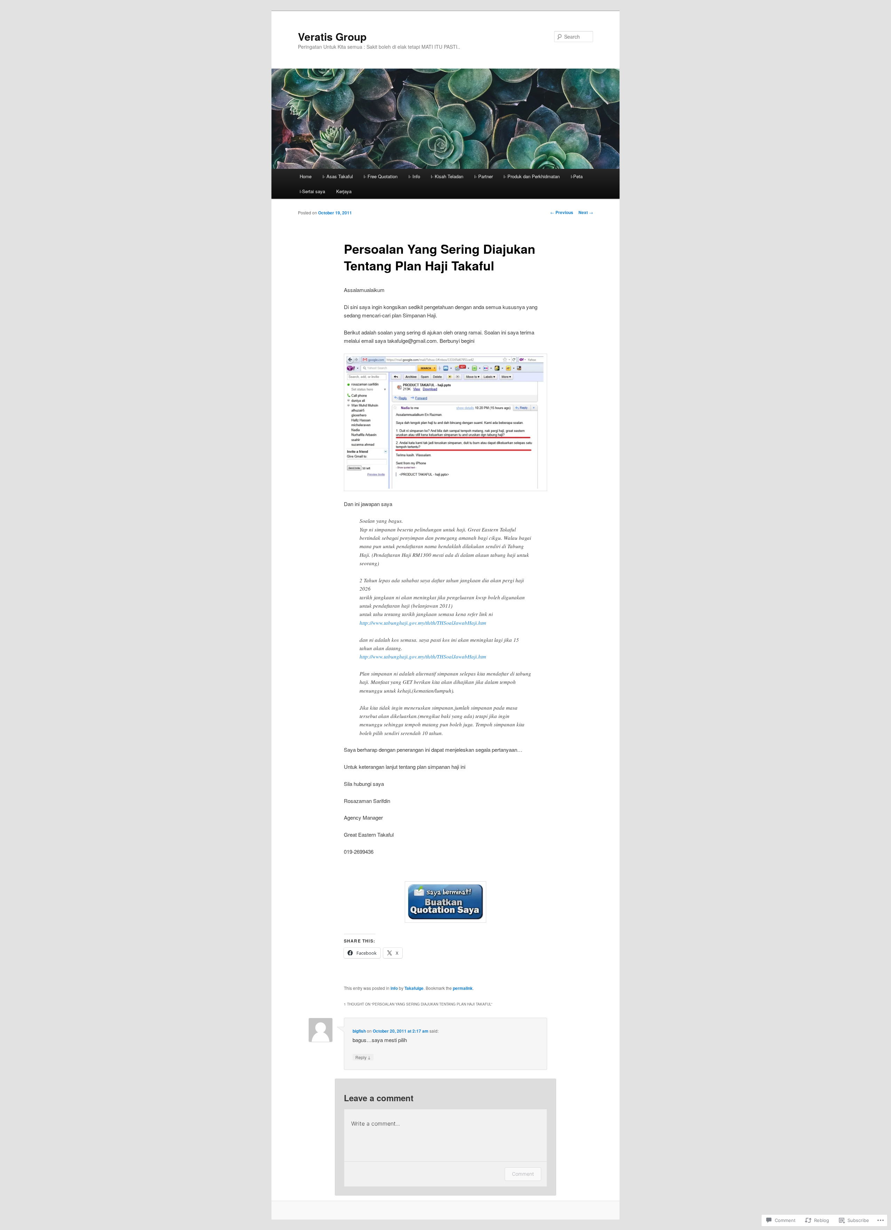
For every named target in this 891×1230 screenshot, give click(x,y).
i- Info (414, 176)
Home (306, 176)
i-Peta (577, 176)
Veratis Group (332, 36)
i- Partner (483, 176)
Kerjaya (344, 191)
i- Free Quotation (380, 176)
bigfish (359, 1031)
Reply (363, 1057)
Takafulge (414, 988)
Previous (561, 212)
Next (585, 212)
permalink (463, 988)
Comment (523, 1174)
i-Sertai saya (312, 191)
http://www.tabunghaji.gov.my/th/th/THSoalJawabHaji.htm (423, 622)
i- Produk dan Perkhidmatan (532, 176)
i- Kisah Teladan (447, 176)
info (394, 988)
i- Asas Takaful (338, 176)
